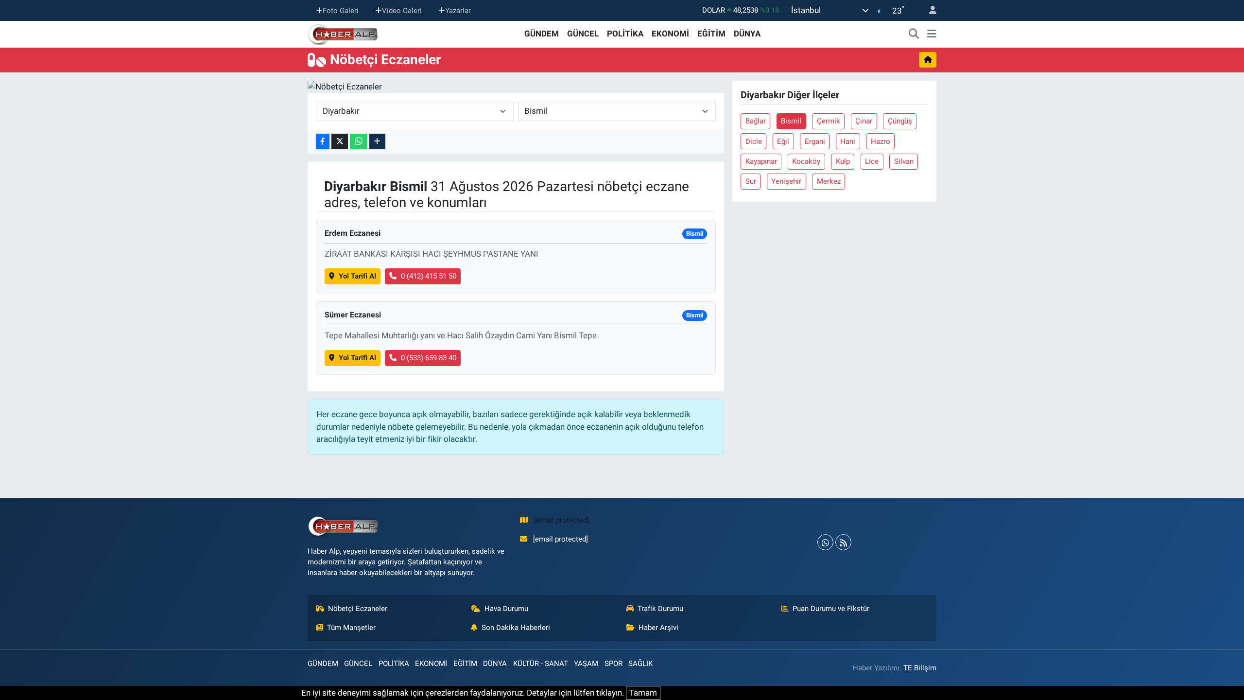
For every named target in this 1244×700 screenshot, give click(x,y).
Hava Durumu (506, 608)
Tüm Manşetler (351, 627)
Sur (750, 181)
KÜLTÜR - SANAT (540, 663)
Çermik (828, 121)
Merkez (829, 181)
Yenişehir (786, 181)
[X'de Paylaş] (339, 142)
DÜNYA (747, 33)
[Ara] (914, 34)
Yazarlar (458, 10)
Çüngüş (900, 121)
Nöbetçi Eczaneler (357, 608)
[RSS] (843, 542)
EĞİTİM (711, 33)
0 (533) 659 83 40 (428, 357)
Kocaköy (806, 161)
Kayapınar (761, 161)
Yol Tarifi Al (357, 276)
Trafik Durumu (660, 608)
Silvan (904, 161)
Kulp (843, 161)
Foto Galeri (341, 10)
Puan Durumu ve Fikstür (831, 608)
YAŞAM (586, 663)
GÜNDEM (541, 33)
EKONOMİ (670, 33)
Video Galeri (402, 10)
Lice (872, 161)
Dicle (753, 141)
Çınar (863, 121)
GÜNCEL (583, 33)
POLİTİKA (625, 33)
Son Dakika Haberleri (516, 627)
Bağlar (755, 121)
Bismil (791, 121)
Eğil (783, 141)
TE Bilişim (919, 668)
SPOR (613, 663)
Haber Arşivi (658, 627)
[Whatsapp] (825, 542)
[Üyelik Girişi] (928, 10)
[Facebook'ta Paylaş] (322, 142)
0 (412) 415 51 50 (428, 276)
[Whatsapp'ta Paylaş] (358, 142)
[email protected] (561, 520)
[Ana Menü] (931, 34)
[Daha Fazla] (377, 142)
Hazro (880, 141)
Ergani (815, 141)
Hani (847, 141)
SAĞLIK (640, 663)
